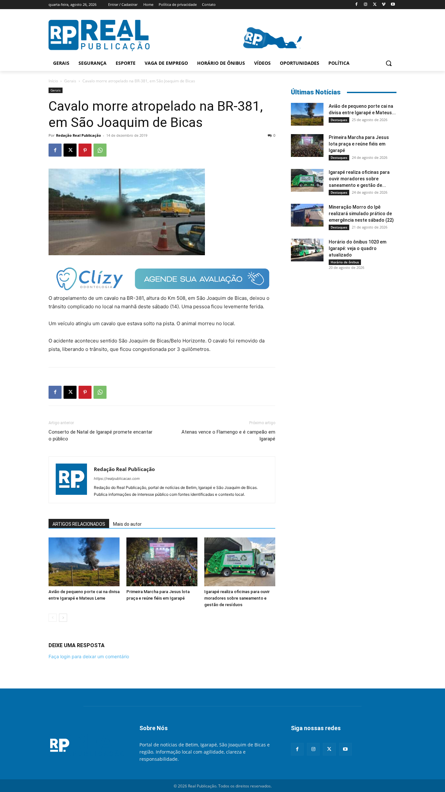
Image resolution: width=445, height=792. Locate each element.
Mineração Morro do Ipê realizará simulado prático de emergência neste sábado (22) (361, 213)
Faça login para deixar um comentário (89, 656)
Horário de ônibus (345, 262)
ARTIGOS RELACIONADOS (78, 524)
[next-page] (63, 618)
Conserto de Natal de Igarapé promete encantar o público (100, 435)
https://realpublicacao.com (117, 478)
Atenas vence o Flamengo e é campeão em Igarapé (228, 435)
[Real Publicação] (86, 745)
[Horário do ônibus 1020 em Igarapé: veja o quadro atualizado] (307, 250)
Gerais (70, 81)
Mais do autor (127, 524)
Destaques (339, 120)
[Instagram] (365, 4)
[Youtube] (392, 4)
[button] (388, 63)
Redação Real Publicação (78, 135)
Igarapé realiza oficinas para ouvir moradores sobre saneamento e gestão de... (359, 179)
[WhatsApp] (100, 150)
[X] (375, 4)
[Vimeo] (383, 4)
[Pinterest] (85, 150)
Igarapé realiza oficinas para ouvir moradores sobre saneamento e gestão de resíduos (237, 598)
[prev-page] (53, 618)
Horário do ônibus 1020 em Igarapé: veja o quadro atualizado (357, 248)
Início (53, 81)
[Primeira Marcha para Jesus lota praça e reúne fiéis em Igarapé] (161, 561)
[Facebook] (356, 4)
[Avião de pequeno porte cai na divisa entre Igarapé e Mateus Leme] (84, 561)
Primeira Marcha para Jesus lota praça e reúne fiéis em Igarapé (359, 144)
